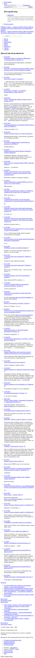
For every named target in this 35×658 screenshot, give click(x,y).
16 (23, 461)
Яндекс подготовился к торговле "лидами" (16, 303)
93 (22, 494)
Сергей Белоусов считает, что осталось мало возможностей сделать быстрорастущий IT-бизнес (18, 200)
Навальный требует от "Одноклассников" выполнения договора (16, 330)
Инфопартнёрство (9, 643)
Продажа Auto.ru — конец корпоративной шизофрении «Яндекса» (18, 613)
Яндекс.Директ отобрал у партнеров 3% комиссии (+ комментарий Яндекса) (18, 401)
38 (4, 386)
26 (28, 470)
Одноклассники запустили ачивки (14, 362)
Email (5, 5)
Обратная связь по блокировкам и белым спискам (18, 588)
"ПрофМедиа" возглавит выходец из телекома (17, 522)
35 (24, 446)
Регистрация (7, 2)
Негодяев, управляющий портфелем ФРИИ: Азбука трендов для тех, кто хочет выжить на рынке (19, 69)
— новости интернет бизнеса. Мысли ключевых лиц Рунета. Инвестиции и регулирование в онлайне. (17, 32)
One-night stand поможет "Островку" (14, 393)
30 (12, 101)
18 (10, 211)
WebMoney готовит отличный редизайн (15, 247)
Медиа (6, 39)
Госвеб (6, 40)
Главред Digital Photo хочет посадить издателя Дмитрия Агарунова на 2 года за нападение (17, 352)
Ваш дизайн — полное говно (12, 494)
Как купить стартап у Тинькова (13, 79)
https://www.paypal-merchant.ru (24, 315)
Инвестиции (7, 42)
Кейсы (6, 45)
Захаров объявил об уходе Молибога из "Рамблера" (19, 384)
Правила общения (9, 641)
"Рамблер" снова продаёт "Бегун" (14, 446)
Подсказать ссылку (6, 600)
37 (15, 126)
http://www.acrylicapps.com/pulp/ (13, 499)
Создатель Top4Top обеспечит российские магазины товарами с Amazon (16, 285)
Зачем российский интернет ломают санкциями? (18, 590)
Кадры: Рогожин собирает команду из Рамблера (18, 505)
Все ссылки (4, 599)
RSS (5, 653)
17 (28, 247)
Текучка (6, 49)
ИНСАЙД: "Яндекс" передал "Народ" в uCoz (17, 419)
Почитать (3, 582)
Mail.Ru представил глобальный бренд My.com (17, 577)
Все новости (4, 623)
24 (22, 286)
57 (20, 402)
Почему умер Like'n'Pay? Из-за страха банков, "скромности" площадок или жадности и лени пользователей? (17, 173)
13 (29, 543)
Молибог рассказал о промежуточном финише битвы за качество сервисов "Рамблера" (17, 469)
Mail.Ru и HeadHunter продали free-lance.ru (16, 543)
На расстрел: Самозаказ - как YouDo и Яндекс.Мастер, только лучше (15, 91)
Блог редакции (8, 650)
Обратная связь (8, 652)
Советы (6, 48)
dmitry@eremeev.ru (9, 406)
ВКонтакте (10, 15)
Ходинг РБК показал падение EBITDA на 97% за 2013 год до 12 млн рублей (18, 182)
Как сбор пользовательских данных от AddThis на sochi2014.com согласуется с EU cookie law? (18, 191)
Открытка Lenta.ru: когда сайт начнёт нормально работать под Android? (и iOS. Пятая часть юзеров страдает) (18, 209)
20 (22, 92)
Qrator (17, 649)
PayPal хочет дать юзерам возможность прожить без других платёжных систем (19, 311)
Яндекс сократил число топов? (13, 461)
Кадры (6, 43)
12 (30, 353)
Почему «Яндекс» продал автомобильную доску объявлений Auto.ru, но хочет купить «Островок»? (18, 606)
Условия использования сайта (12, 640)
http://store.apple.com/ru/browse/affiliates (21, 297)
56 (31, 419)
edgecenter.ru (13, 647)
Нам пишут (7, 46)
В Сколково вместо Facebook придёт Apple (16, 410)
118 (18, 331)
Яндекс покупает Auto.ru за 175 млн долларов (17, 133)
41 (22, 60)
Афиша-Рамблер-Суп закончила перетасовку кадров (19, 369)
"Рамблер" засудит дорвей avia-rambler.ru (16, 531)
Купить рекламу (8, 24)
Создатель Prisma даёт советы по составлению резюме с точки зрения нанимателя (17, 586)
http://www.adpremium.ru (11, 107)
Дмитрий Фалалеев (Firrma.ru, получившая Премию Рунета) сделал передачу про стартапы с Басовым (19, 486)
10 (30, 410)
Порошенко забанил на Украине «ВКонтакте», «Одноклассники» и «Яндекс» (17, 59)
